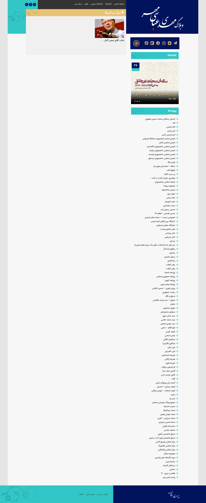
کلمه (173, 378)
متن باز (172, 398)
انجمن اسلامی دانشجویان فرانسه (162, 154)
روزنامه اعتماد (170, 272)
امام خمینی (170, 126)
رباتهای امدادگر (169, 248)
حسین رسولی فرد (168, 209)
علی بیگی (171, 347)
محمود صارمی (169, 430)
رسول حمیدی (169, 256)
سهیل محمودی (169, 308)
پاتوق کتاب (171, 170)
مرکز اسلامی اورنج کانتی (165, 441)
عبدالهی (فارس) (169, 343)
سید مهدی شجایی (167, 323)
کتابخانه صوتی (97, 3)
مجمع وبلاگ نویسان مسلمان (163, 402)
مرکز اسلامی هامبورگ (166, 445)
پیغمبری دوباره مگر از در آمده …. (162, 178)
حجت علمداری (169, 205)
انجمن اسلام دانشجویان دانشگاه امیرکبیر (159, 138)
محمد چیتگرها (169, 410)
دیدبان (172, 241)
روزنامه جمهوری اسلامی (165, 276)
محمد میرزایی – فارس (166, 418)
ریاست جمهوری (168, 292)
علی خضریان (170, 351)
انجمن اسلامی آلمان (167, 142)
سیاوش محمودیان (168, 311)
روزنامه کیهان (170, 280)
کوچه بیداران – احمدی (166, 386)
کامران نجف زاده (168, 371)
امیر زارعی (171, 130)
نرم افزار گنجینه (169, 465)
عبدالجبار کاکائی (169, 339)
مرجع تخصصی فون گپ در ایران (162, 437)
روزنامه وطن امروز (168, 284)
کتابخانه (108, 3)
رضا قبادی (171, 260)
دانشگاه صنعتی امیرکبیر (165, 225)
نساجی (172, 469)
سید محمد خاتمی (168, 319)
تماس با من (103, 494)
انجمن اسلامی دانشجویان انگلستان (161, 146)
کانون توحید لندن (168, 374)
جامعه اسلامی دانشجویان (165, 182)
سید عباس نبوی (168, 315)
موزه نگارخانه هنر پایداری (165, 457)
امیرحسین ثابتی (168, 134)
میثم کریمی (170, 461)
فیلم (86, 3)
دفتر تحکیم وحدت (167, 229)
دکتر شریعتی (170, 237)
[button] (139, 101)
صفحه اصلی (119, 3)
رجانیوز (172, 252)
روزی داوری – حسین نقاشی (163, 288)
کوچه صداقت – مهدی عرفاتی (163, 390)
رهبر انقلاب (170, 264)
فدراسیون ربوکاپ (168, 367)
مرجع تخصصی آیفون (166, 434)
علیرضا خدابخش (168, 355)
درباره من (78, 3)
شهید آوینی (170, 331)
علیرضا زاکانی (170, 359)
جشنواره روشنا (169, 185)
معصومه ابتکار (169, 453)
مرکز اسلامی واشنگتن (166, 449)
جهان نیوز (171, 193)
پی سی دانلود (169, 174)
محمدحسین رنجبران (167, 422)
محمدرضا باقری (169, 426)
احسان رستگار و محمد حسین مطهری (160, 119)
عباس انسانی (170, 335)
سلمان (172, 304)
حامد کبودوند (170, 201)
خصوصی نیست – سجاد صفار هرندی (160, 217)
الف (173, 122)
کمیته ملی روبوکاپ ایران (165, 382)
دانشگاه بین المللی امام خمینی (163, 221)
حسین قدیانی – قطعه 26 (165, 213)
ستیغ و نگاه (170, 296)
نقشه (81, 494)
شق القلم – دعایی (168, 327)
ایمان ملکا (171, 162)
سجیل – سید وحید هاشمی (164, 300)
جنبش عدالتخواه (168, 189)
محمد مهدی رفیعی (167, 414)
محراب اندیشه (169, 406)
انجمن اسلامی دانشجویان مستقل (161, 158)
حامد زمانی (170, 197)
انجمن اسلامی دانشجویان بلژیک (162, 150)
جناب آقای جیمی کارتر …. (112, 40)
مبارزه (173, 394)
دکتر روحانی (170, 233)
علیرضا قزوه (170, 363)
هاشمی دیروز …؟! (168, 473)
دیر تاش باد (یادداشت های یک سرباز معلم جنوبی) (155, 245)
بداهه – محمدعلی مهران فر (164, 166)
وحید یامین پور (169, 477)
